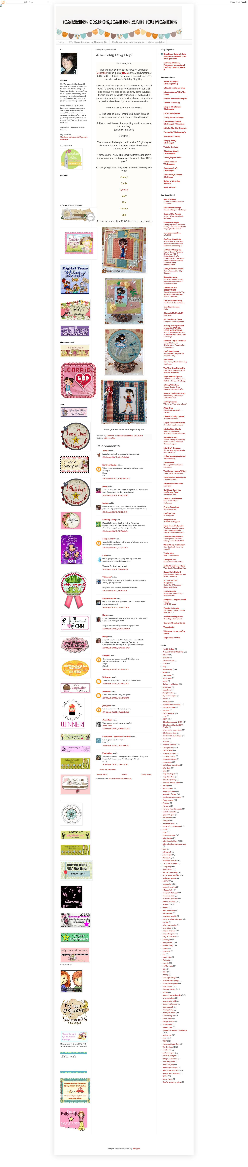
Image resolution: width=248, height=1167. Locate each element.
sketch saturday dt (172, 995)
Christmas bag (169, 733)
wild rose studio (170, 1070)
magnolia (167, 884)
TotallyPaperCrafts (173, 157)
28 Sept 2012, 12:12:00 (114, 512)
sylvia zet (167, 1035)
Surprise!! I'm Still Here (173, 562)
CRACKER (168, 750)
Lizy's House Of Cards (174, 423)
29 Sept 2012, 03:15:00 (115, 683)
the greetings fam (171, 1044)
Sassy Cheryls (170, 978)
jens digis (167, 855)
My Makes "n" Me (172, 638)
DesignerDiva (170, 559)
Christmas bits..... (171, 480)
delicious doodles (171, 765)
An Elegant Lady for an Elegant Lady (174, 354)
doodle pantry (169, 780)
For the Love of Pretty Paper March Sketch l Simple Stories (173, 281)
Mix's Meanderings (172, 207)
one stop (167, 928)
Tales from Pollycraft (174, 526)
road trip (167, 957)
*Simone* (107, 577)
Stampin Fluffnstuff (173, 313)
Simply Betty (169, 989)
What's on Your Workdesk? (175, 404)
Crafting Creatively (172, 239)
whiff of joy (168, 1064)
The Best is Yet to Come (174, 303)
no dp (165, 922)
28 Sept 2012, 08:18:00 (115, 495)
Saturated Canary (172, 136)
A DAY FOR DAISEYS (173, 652)
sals (165, 972)
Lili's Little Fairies (172, 113)
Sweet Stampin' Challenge (175, 210)
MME (165, 907)
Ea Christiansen (109, 465)
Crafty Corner (170, 402)
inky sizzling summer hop (174, 844)
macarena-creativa (172, 233)
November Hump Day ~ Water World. (173, 594)
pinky (104, 486)
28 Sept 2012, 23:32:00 (115, 607)
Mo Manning (169, 910)
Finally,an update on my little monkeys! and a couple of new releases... (174, 530)
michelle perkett (170, 899)
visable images (169, 1056)
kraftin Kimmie (169, 861)
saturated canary (171, 980)
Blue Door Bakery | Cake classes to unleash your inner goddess (175, 56)
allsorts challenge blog (174, 88)
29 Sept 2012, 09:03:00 (115, 729)
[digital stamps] (73, 1072)
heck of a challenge (172, 826)
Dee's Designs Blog (173, 300)
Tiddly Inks (169, 553)
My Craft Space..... (172, 448)
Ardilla (105, 451)
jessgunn (106, 691)
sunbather (167, 1024)
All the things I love (173, 319)
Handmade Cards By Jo (175, 477)
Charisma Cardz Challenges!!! (171, 152)
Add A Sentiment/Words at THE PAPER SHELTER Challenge (175, 334)
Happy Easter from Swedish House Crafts (173, 388)
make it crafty (169, 887)
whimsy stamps (170, 1067)
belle (165, 681)
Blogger (136, 1148)
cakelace (167, 702)
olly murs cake (169, 925)
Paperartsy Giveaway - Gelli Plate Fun (173, 396)
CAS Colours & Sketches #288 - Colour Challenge (175, 380)
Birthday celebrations (173, 619)
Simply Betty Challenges (170, 141)
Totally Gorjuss (171, 147)
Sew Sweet (169, 462)
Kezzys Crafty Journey (174, 393)
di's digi (166, 768)
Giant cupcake (169, 812)
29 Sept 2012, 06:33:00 (115, 698)
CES (165, 719)
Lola (104, 555)
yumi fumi (167, 1079)
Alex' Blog (168, 408)
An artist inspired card (173, 425)
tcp (164, 1038)
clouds (166, 742)
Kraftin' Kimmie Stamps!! (175, 98)
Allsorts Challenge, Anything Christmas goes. (175, 432)
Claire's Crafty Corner (174, 416)
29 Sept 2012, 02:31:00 (115, 669)
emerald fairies (169, 794)
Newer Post (102, 774)
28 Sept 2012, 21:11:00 (114, 591)
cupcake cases (170, 759)
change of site (170, 494)
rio (164, 954)
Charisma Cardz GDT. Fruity (173, 726)
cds (164, 716)
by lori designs (170, 696)
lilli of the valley (170, 872)
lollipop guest (169, 878)
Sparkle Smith (170, 437)
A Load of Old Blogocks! (170, 581)
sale (164, 969)
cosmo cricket (169, 744)
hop (164, 832)
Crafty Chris (169, 513)
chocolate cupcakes (172, 730)
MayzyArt (167, 890)
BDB (165, 672)
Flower (166, 803)
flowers (166, 806)
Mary (124, 196)
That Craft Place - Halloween (171, 502)
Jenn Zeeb (107, 720)
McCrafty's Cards (172, 429)
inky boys (167, 838)
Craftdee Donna (171, 351)
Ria (124, 202)
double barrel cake (171, 783)
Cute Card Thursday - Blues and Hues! (173, 586)
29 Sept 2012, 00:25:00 (116, 648)
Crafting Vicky (109, 520)
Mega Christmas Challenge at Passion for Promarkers (174, 345)
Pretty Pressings (171, 507)
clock (165, 739)
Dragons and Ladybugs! (174, 322)
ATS (165, 663)
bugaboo (167, 690)
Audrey (124, 177)
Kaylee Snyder (109, 598)
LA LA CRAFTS (170, 863)
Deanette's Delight (172, 572)
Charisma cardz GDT (172, 722)
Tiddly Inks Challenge (173, 117)
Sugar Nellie (168, 1021)
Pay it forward (169, 937)
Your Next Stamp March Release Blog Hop (174, 371)
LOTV (165, 881)
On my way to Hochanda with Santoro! (174, 451)
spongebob (168, 1007)
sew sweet (167, 986)
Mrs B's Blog (170, 199)
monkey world (169, 916)
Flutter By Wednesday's (175, 132)
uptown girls (169, 1053)
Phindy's (167, 940)
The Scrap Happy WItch (175, 471)
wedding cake (169, 1061)
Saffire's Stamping (172, 250)
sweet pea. (167, 1027)
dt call (166, 785)
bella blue (167, 678)
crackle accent (169, 753)
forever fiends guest (172, 809)
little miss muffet (171, 875)
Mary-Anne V (108, 539)
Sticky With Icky (171, 385)
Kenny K (166, 858)
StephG (106, 655)
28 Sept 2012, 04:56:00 (115, 457)
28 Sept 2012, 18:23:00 (115, 569)
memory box (168, 896)
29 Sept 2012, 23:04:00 (115, 745)
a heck (166, 655)
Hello (166, 309)
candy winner (169, 707)
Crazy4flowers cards (173, 269)
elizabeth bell (169, 791)
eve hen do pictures (172, 797)
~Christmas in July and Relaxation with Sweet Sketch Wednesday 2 (173, 243)
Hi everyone (169, 516)
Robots (166, 960)
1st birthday (168, 649)
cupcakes (167, 762)
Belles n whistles (170, 684)
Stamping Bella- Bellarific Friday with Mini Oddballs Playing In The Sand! (175, 227)
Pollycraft (167, 942)
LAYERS (167, 235)
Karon (105, 615)
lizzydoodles (170, 519)
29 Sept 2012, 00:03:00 (116, 629)
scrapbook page (170, 983)
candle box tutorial (171, 704)
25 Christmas (170, 509)
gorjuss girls (169, 815)
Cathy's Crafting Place (174, 566)
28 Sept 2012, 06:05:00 (115, 479)
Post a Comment (108, 769)
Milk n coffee (109, 438)
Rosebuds (168, 360)
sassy (165, 975)
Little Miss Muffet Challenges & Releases (174, 122)
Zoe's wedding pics (172, 1082)
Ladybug (167, 866)
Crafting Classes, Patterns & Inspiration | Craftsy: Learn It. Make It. (174, 66)
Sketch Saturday (172, 103)
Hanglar (166, 821)
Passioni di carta (171, 608)
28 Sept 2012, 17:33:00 (115, 531)
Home (61, 42)
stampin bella (169, 1013)
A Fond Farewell (171, 419)
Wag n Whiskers (170, 1059)
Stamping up (169, 1016)
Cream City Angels (172, 214)
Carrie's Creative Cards (174, 623)
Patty (105, 636)
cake (165, 699)
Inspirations (173, 536)
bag (164, 666)
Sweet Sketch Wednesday (170, 163)
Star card (167, 1018)
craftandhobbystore (173, 616)
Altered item (168, 661)
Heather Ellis (169, 823)
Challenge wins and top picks (128, 42)
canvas (166, 710)
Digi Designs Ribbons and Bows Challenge (175, 575)
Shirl (124, 215)
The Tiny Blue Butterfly (174, 368)
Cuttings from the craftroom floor (172, 491)
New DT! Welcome (171, 555)
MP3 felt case (170, 604)
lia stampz (167, 869)
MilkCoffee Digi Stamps (175, 128)
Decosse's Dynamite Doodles (116, 736)
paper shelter (169, 931)
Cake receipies (156, 42)
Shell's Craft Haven (173, 498)
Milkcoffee (102, 73)
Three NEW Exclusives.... (174, 473)
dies (165, 771)
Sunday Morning (171, 307)
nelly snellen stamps (172, 919)
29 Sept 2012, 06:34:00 (115, 712)
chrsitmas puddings (172, 736)
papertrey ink (169, 934)
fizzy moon (168, 800)
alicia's (166, 658)
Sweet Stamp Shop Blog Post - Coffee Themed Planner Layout (174, 442)
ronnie (165, 963)
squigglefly (168, 1010)
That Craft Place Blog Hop (175, 568)
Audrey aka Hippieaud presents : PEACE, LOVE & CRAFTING (174, 328)
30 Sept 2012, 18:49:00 (115, 764)
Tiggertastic (169, 627)
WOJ (165, 1076)
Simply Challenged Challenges (172, 108)
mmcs (165, 904)
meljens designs (170, 893)
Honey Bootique (171, 222)
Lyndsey (124, 189)
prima (165, 948)
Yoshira (124, 208)
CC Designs (168, 713)
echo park (167, 788)
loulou (105, 503)
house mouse (169, 835)
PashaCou (107, 753)
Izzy (164, 849)
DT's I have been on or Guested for (88, 42)
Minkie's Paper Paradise (175, 341)
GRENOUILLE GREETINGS (170, 289)
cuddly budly (169, 756)
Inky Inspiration (170, 841)
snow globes (169, 998)
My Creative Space (173, 376)
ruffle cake (168, 966)
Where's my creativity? (174, 545)
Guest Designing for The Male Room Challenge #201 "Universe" (174, 294)
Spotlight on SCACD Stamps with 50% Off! (174, 540)
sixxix (165, 992)
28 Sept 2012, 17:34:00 (115, 548)
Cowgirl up (168, 747)
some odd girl (169, 1001)
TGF (165, 1041)
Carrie (124, 183)
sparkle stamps (170, 1004)
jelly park (167, 852)
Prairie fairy (168, 945)
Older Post (146, 774)
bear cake (167, 675)
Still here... (168, 315)
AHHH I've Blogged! (172, 522)
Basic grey (167, 669)
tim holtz (167, 1050)
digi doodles (169, 777)
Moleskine (167, 913)
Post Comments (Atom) (120, 779)
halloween (167, 818)
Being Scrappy (170, 277)
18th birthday (169, 458)
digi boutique (169, 774)
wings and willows (171, 1073)
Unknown (106, 677)
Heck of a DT (170, 187)
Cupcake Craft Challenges (170, 169)
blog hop (167, 687)
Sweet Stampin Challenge (175, 1030)
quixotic (166, 951)
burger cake (168, 693)
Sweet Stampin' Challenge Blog (171, 82)
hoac (165, 829)
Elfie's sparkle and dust (175, 456)
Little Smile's (170, 591)
